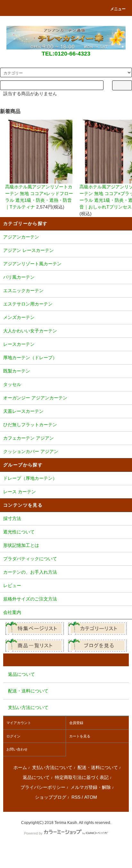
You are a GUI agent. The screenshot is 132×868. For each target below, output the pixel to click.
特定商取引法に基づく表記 (82, 777)
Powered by (33, 833)
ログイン (13, 736)
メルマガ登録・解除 (90, 787)
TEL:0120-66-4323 (66, 53)
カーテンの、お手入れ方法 (30, 572)
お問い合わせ (17, 749)
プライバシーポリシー (43, 787)
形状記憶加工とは (21, 545)
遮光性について (19, 531)
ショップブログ (50, 797)
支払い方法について (52, 767)
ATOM (90, 797)
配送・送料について (98, 767)
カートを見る (79, 736)
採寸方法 (12, 518)
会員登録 (76, 723)
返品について (36, 777)
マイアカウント (18, 723)
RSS (75, 797)
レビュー (12, 585)
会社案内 (12, 612)
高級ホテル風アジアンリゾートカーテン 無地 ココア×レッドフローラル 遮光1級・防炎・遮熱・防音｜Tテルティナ (39, 196)
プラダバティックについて (30, 558)
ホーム (20, 767)
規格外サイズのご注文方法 (30, 598)
